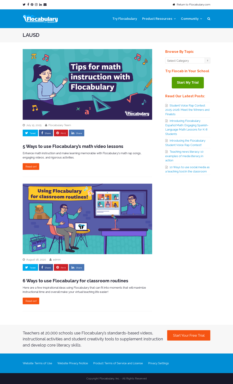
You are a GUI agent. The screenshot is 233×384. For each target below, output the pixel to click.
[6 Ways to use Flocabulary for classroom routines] (87, 219)
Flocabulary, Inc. (109, 378)
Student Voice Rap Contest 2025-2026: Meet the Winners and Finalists (187, 110)
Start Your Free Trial (189, 335)
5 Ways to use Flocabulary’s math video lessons (73, 146)
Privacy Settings (158, 363)
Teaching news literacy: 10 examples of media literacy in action (184, 156)
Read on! (31, 166)
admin (57, 259)
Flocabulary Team (59, 125)
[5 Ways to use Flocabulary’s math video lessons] (87, 84)
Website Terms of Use (37, 363)
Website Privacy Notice (72, 363)
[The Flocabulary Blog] (40, 18)
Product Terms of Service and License (118, 363)
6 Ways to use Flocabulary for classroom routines (75, 280)
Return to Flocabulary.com (193, 4)
